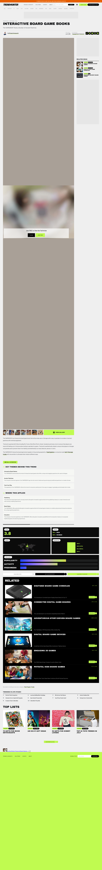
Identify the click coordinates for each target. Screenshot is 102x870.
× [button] (100, 1)
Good (50, 8)
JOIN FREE (40, 235)
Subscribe (95, 756)
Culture (26, 8)
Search (71, 4)
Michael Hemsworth (14, 33)
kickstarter (82, 34)
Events (45, 4)
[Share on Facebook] (92, 33)
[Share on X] (95, 33)
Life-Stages (11, 21)
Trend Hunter (6, 21)
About (50, 4)
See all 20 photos (10, 462)
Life (22, 8)
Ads (36, 8)
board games (50, 452)
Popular (10, 8)
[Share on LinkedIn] (89, 33)
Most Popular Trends (29, 687)
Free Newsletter (93, 4)
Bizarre (66, 8)
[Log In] (77, 4)
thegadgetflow (75, 34)
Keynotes (72, 8)
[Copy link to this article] (87, 33)
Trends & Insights (28, 4)
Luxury (55, 8)
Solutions (38, 4)
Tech (18, 8)
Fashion (60, 8)
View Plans (83, 4)
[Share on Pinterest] (97, 33)
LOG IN (31, 235)
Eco (46, 8)
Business (41, 8)
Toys (16, 21)
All (5, 8)
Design (31, 8)
